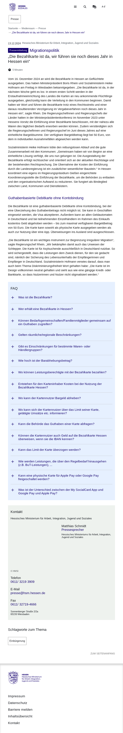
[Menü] (75, 6)
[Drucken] (53, 70)
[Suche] (84, 6)
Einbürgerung (17, 641)
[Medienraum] (94, 6)
